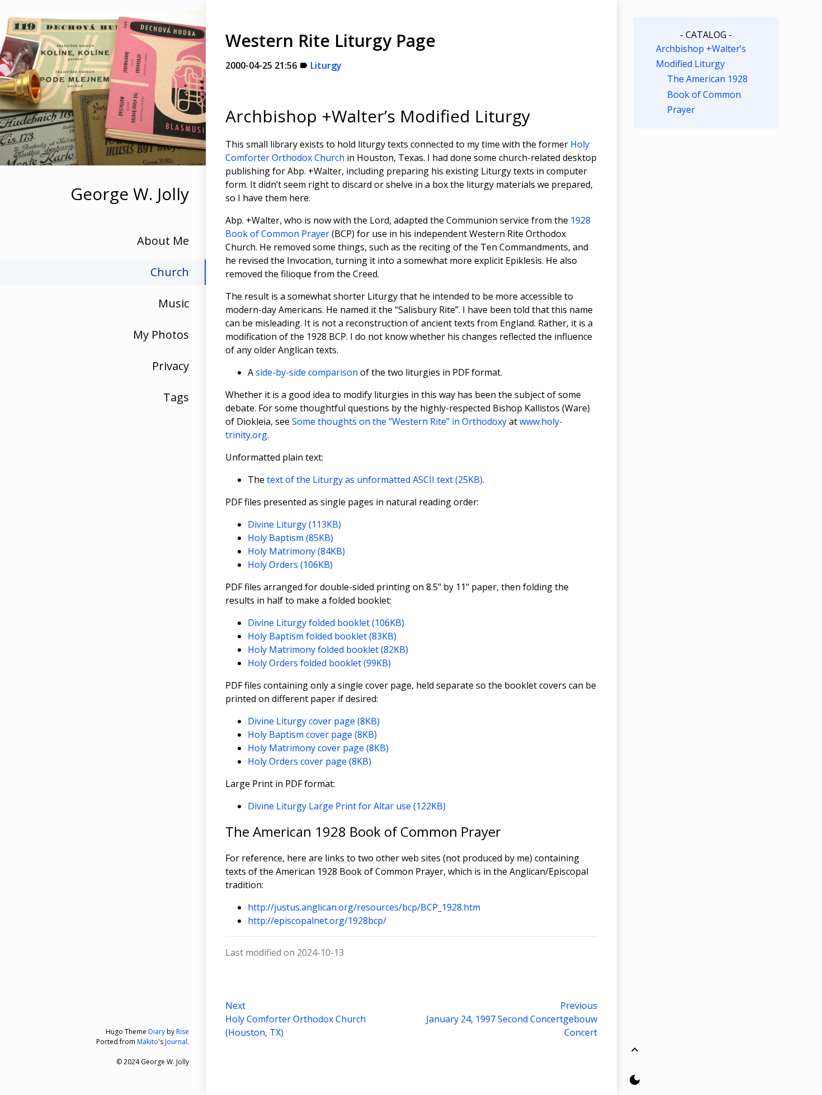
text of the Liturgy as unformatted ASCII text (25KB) (375, 479)
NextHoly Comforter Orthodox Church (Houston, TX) (295, 1019)
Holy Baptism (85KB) (290, 538)
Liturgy (326, 65)
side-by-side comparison (307, 372)
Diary (156, 1031)
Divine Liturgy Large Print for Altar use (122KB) (347, 806)
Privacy (170, 365)
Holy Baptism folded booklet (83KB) (322, 636)
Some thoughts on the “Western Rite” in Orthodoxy (399, 421)
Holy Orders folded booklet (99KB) (319, 663)
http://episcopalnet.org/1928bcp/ (317, 920)
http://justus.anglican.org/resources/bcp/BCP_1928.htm (364, 907)
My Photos (161, 334)
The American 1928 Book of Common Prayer (707, 94)
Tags (176, 397)
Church (169, 271)
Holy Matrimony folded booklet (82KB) (328, 649)
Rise (182, 1031)
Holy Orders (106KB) (290, 564)
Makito (147, 1041)
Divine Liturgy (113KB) (294, 524)
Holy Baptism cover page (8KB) (312, 734)
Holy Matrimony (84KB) (296, 551)
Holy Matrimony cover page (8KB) (318, 748)
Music (173, 303)
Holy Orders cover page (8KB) (309, 761)
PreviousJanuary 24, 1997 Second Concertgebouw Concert (511, 1019)
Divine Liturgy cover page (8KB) (314, 721)
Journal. (177, 1041)
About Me (163, 240)
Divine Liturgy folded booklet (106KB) (326, 623)
